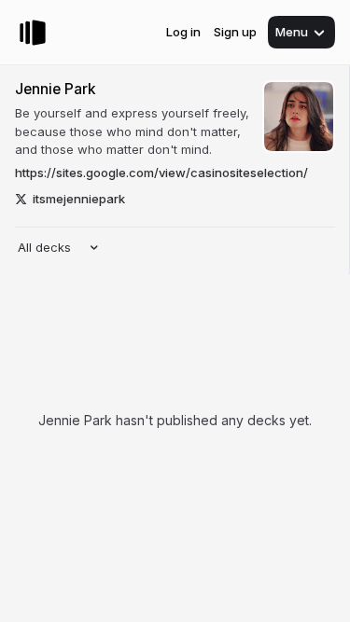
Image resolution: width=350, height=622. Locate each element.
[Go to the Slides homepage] (32, 32)
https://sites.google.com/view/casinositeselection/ (161, 172)
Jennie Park (55, 89)
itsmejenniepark (79, 198)
